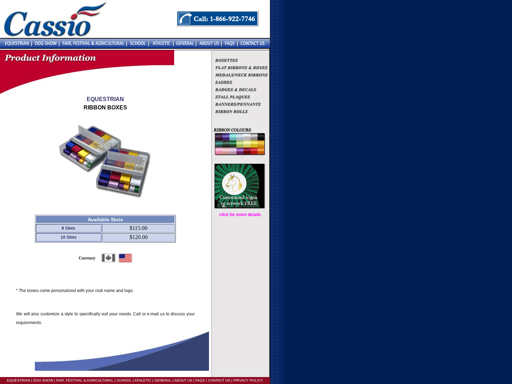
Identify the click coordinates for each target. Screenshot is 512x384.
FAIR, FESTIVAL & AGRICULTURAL (85, 380)
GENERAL (162, 380)
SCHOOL (124, 380)
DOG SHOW (42, 380)
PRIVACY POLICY (248, 380)
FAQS (200, 380)
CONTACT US (219, 380)
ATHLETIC (142, 380)
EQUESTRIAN (18, 380)
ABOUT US (182, 380)
